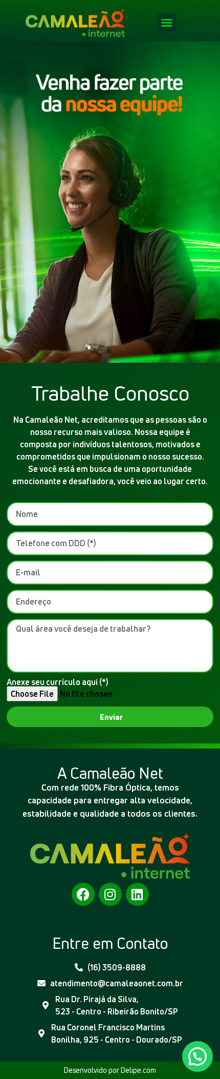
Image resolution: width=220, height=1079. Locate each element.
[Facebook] (83, 894)
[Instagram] (110, 894)
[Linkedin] (137, 894)
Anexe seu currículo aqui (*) (57, 682)
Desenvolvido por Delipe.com (110, 1070)
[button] (167, 22)
